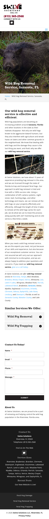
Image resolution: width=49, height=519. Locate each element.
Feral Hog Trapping (24, 506)
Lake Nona (33, 291)
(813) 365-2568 (14, 16)
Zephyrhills (24, 291)
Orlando (33, 288)
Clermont (8, 291)
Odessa (16, 291)
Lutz (41, 279)
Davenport (20, 294)
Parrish (40, 282)
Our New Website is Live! (25, 484)
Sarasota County (11, 297)
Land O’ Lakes (10, 282)
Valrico (27, 279)
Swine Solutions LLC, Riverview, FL (28, 513)
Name (8, 350)
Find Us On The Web (24, 448)
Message (9, 377)
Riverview (16, 276)
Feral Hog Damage (24, 495)
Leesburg (8, 294)
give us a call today (20, 267)
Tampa (23, 276)
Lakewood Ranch (11, 285)
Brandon (8, 279)
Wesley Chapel (18, 279)
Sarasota (31, 285)
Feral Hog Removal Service (24, 501)
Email (8, 359)
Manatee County (25, 297)
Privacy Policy (25, 516)
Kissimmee (25, 288)
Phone (8, 368)
